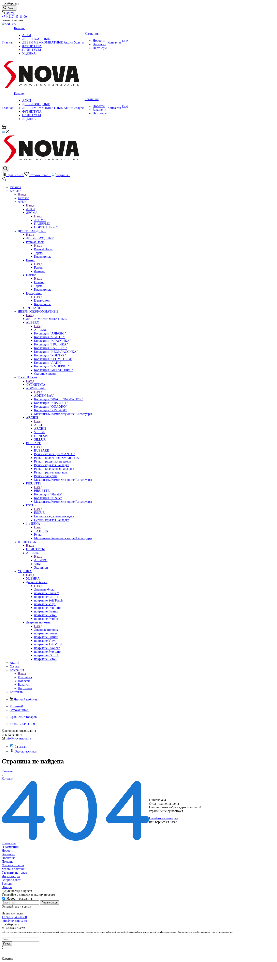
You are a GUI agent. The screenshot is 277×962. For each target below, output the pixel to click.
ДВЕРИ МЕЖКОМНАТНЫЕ (46, 318)
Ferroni (38, 267)
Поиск (7, 943)
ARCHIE (40, 425)
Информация (11, 876)
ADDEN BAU (44, 395)
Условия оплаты (13, 865)
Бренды (7, 883)
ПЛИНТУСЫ (35, 549)
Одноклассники (26, 751)
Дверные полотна (46, 629)
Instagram (21, 746)
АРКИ (30, 209)
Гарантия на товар (14, 872)
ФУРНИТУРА (35, 384)
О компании (10, 847)
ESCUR (39, 512)
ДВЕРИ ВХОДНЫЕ (40, 238)
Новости (8, 850)
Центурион (42, 300)
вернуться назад (166, 822)
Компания (25, 677)
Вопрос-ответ (11, 880)
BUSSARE (41, 450)
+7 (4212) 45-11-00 (14, 16)
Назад (22, 194)
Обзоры (7, 887)
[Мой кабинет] (4, 127)
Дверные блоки (45, 589)
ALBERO (40, 329)
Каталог (23, 198)
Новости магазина (19, 898)
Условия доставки (14, 869)
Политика (8, 858)
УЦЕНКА (33, 578)
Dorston (39, 282)
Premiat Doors (43, 249)
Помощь (7, 861)
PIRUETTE (42, 490)
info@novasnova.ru (18, 738)
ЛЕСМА (40, 220)
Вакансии (8, 854)
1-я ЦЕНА (41, 531)
